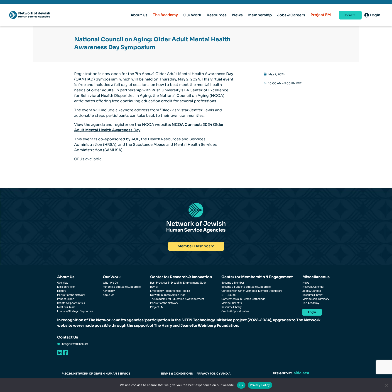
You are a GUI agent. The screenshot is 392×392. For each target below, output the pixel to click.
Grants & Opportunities (71, 303)
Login (312, 312)
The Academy (165, 14)
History (61, 290)
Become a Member (232, 282)
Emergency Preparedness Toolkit (170, 290)
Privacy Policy (260, 385)
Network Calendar (313, 286)
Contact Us (67, 337)
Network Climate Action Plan (168, 295)
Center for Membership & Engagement (257, 277)
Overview (62, 282)
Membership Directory (315, 299)
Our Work (112, 277)
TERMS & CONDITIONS (177, 373)
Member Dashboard (196, 246)
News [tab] (237, 15)
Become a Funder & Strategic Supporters (246, 286)
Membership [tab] (260, 15)
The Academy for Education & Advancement (177, 299)
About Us (65, 277)
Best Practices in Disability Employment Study (178, 282)
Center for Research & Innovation (181, 277)
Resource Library (231, 307)
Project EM (321, 14)
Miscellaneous (316, 277)
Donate (350, 15)
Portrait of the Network (71, 295)
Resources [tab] (217, 15)
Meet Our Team (66, 307)
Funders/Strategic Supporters (75, 311)
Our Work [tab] (192, 15)
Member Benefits (231, 303)
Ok (241, 385)
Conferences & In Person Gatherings (243, 299)
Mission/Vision (66, 286)
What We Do (110, 282)
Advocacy (109, 290)
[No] (386, 385)
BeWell (154, 286)
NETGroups (228, 295)
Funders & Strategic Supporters (122, 286)
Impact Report (65, 299)
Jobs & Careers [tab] (291, 15)
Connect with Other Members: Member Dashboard (251, 290)
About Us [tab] (138, 15)
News (305, 282)
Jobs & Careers (311, 290)
